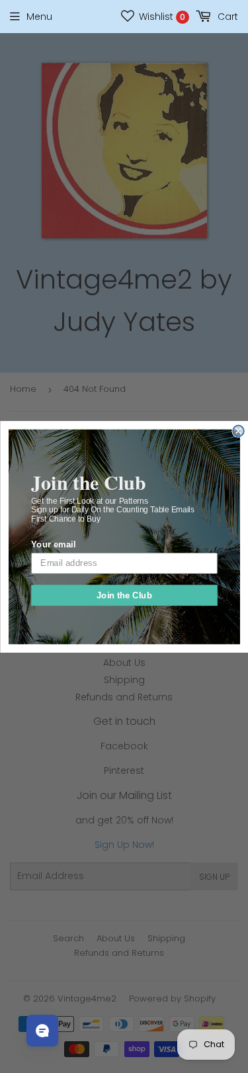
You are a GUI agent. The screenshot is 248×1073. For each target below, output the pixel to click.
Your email (53, 544)
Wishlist (160, 16)
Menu (39, 16)
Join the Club (123, 594)
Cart (226, 16)
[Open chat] (42, 1031)
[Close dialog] (238, 430)
